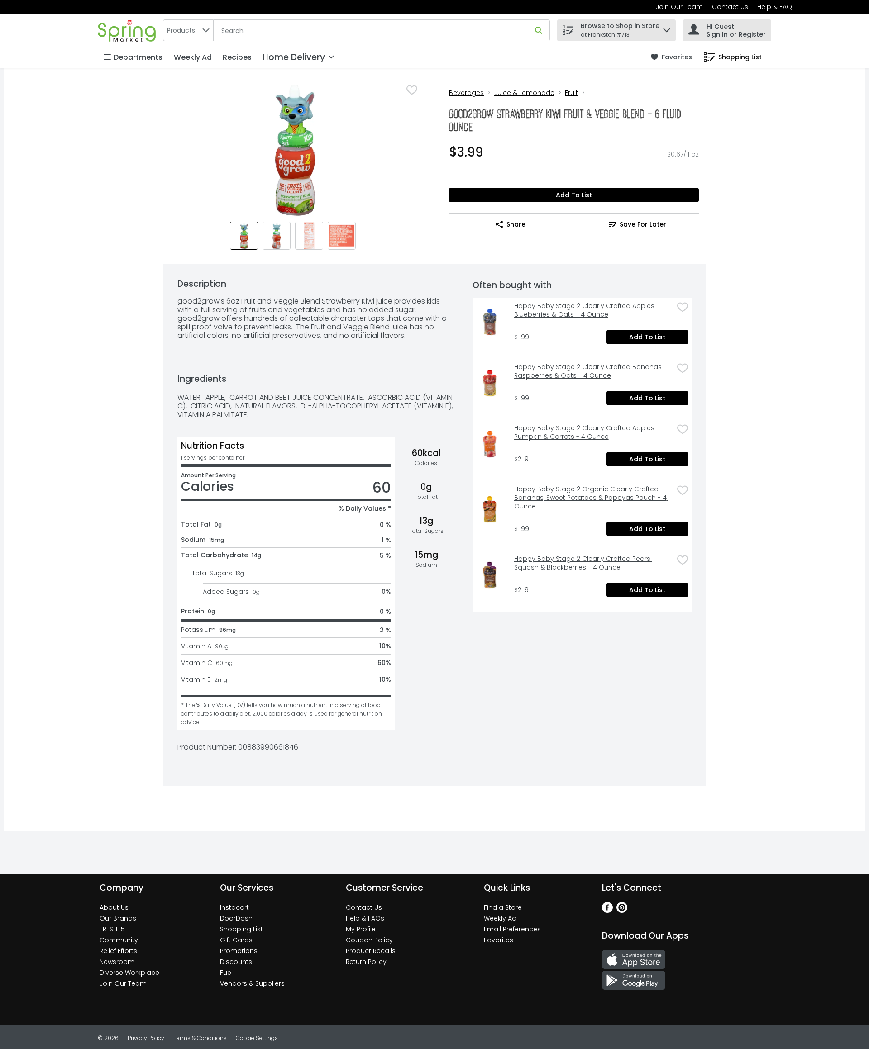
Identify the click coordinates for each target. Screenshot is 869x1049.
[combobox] (188, 30)
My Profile (361, 929)
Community (119, 940)
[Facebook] (607, 910)
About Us (114, 907)
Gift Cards (236, 940)
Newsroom (117, 961)
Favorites (498, 940)
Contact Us (730, 6)
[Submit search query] (538, 30)
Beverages (466, 92)
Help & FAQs (365, 918)
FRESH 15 (112, 929)
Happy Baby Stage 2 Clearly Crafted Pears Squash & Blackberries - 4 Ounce (583, 563)
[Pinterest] (621, 910)
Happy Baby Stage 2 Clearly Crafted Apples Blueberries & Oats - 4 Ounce (585, 310)
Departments (138, 57)
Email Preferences (512, 929)
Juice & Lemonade (524, 92)
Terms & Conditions (200, 1038)
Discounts (236, 961)
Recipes (237, 57)
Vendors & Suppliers (252, 983)
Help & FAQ (774, 6)
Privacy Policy (146, 1038)
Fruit (571, 92)
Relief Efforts (118, 950)
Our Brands (118, 918)
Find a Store (503, 907)
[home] (128, 30)
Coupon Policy (369, 940)
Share (515, 224)
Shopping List (241, 929)
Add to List (574, 194)
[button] (666, 28)
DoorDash (236, 918)
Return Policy (366, 961)
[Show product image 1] (244, 236)
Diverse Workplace (129, 972)
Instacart (234, 907)
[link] (671, 57)
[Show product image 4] (342, 236)
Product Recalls (371, 950)
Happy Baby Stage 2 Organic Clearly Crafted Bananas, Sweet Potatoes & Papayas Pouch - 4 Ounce (591, 498)
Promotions (239, 950)
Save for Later (643, 224)
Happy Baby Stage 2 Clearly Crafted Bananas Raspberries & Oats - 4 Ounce (589, 371)
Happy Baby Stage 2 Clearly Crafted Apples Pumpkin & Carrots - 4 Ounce (585, 432)
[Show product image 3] (309, 236)
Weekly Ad (193, 57)
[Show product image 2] (277, 236)
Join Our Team (679, 6)
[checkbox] (411, 90)
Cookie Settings (257, 1038)
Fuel (226, 972)
